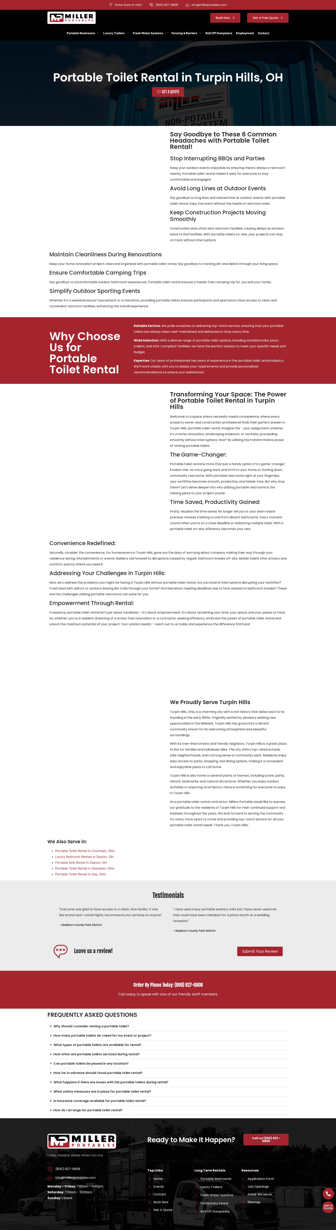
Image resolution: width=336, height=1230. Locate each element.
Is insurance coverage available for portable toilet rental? (99, 1101)
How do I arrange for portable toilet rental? (87, 1110)
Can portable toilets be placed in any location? (91, 1063)
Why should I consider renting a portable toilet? (91, 1026)
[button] (168, 1026)
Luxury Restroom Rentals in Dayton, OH (84, 857)
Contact (263, 33)
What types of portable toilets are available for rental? (97, 1045)
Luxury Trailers (113, 33)
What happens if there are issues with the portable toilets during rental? (110, 1082)
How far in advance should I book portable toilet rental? (98, 1073)
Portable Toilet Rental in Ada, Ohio (80, 874)
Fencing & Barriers (184, 33)
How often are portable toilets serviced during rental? (96, 1054)
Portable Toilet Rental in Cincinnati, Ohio (85, 851)
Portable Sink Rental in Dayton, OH (81, 862)
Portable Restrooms (81, 33)
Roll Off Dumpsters (219, 33)
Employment (245, 33)
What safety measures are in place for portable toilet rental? (102, 1091)
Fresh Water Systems (148, 33)
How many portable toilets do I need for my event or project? (102, 1035)
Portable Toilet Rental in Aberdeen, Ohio (84, 868)
